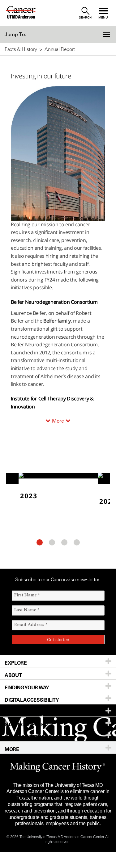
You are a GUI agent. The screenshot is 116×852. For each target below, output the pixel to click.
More (58, 421)
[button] (107, 34)
